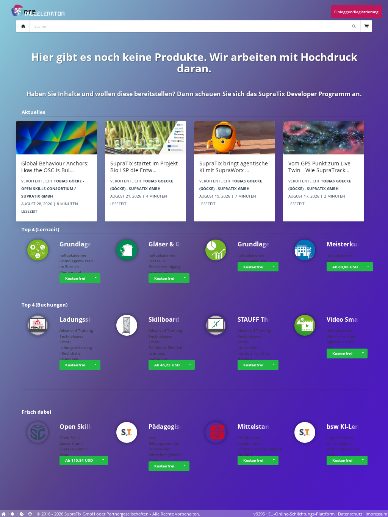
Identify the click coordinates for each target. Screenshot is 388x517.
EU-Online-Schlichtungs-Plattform (301, 514)
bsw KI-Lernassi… (353, 426)
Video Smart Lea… (354, 319)
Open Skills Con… (85, 426)
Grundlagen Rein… (87, 244)
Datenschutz (350, 514)
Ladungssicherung (87, 319)
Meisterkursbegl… (354, 244)
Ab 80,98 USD (345, 266)
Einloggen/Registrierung (356, 11)
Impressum (376, 514)
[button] (95, 278)
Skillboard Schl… (174, 319)
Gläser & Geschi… (175, 244)
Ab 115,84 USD (79, 460)
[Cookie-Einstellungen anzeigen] (21, 514)
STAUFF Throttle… (264, 319)
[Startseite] (4, 514)
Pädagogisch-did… (176, 426)
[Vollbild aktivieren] (30, 514)
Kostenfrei (75, 278)
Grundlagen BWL (263, 244)
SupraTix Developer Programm (304, 94)
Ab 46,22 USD (167, 365)
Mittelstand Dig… (264, 426)
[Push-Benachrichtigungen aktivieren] (13, 514)
